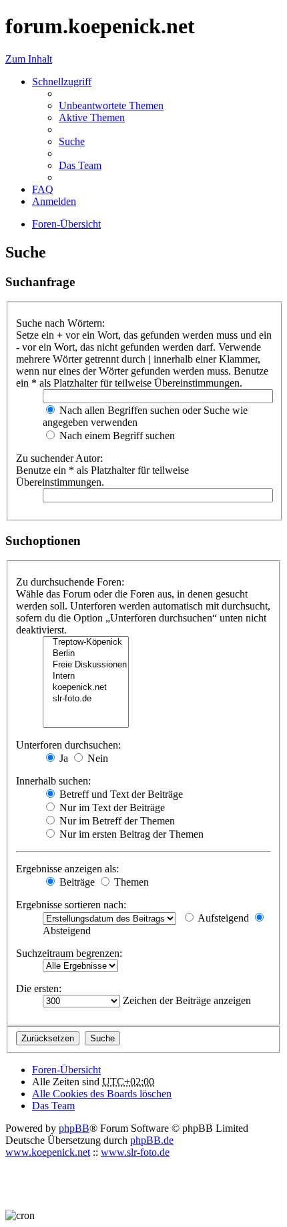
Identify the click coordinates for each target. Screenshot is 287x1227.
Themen (130, 882)
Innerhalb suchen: (53, 781)
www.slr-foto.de (135, 1152)
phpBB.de (152, 1140)
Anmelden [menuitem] (54, 201)
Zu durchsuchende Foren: (70, 582)
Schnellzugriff (61, 81)
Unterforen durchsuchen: (68, 745)
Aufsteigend (222, 918)
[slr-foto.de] (85, 699)
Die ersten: (38, 988)
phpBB (74, 1128)
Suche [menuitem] (72, 141)
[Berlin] (85, 653)
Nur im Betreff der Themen (116, 820)
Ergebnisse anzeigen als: (67, 868)
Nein (96, 758)
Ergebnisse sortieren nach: (71, 904)
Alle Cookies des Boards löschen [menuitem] (102, 1093)
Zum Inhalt (28, 59)
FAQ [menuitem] (42, 189)
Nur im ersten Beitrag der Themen (130, 834)
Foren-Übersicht (66, 1069)
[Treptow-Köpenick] (85, 642)
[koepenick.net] (85, 687)
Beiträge (76, 882)
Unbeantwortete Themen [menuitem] (111, 105)
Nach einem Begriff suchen (116, 435)
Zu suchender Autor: (59, 458)
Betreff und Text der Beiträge (120, 794)
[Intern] (85, 676)
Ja (62, 758)
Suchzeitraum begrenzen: (69, 953)
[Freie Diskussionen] (85, 665)
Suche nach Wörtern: (60, 323)
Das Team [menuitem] (80, 165)
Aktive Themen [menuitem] (92, 117)
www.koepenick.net (47, 1152)
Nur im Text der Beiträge (111, 807)
